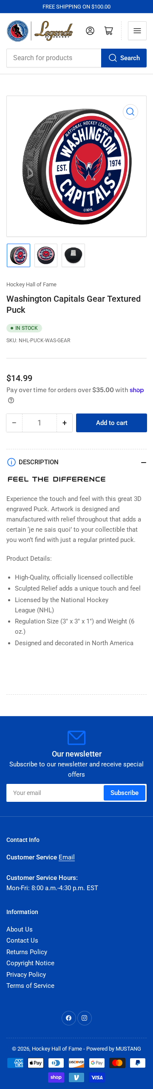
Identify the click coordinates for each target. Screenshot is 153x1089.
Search (130, 58)
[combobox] (76, 58)
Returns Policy (26, 952)
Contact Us (22, 940)
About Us (19, 929)
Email (67, 857)
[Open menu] (137, 30)
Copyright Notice (30, 963)
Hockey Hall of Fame (31, 284)
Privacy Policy (26, 974)
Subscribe (124, 793)
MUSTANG (128, 1048)
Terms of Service (30, 986)
